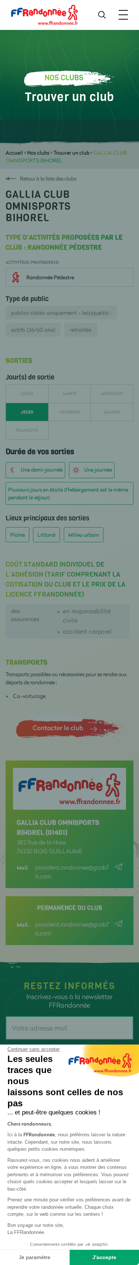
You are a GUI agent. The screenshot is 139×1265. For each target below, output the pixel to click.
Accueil (14, 152)
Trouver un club (71, 152)
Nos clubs (38, 152)
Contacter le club (58, 727)
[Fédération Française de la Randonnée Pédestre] (44, 14)
